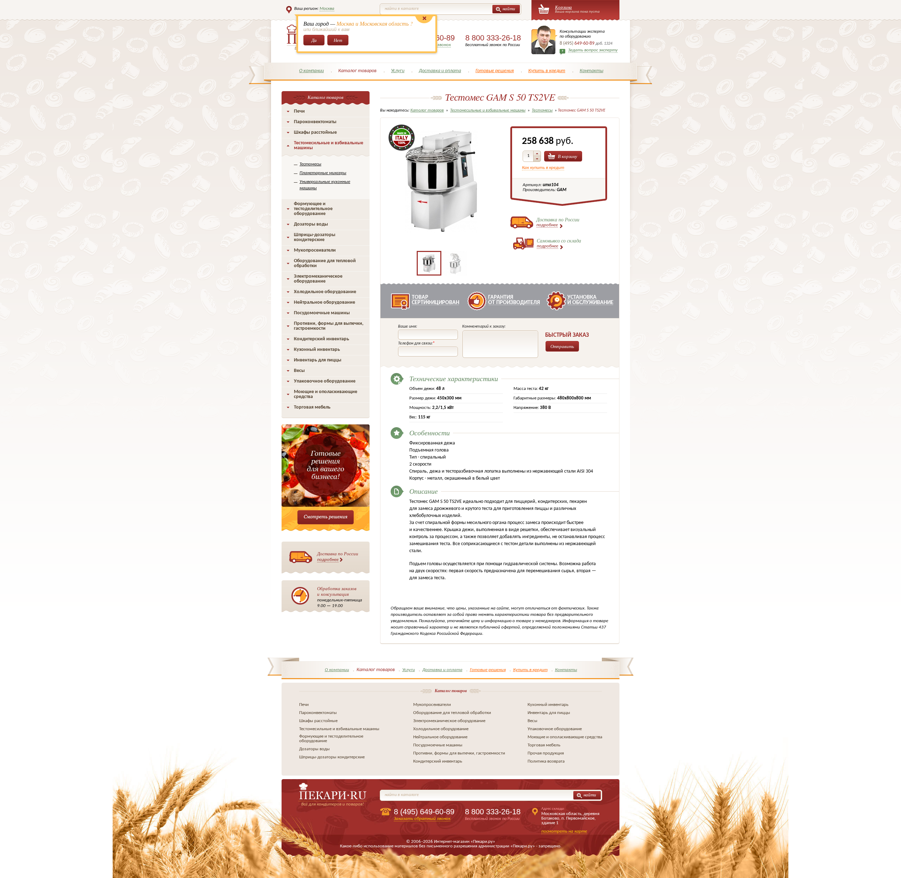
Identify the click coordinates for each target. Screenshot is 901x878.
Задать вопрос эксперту (593, 50)
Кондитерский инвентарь (321, 339)
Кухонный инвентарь (317, 349)
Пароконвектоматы (315, 122)
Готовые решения (494, 71)
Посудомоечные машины (322, 313)
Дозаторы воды (311, 224)
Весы (299, 370)
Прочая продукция (546, 753)
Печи (299, 111)
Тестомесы (310, 164)
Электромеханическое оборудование (318, 279)
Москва (327, 8)
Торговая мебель (312, 407)
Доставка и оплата (440, 71)
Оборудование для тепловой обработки (325, 263)
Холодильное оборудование (325, 292)
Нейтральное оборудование (324, 302)
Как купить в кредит (543, 167)
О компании (311, 71)
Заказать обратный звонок (422, 818)
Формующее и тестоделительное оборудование (313, 208)
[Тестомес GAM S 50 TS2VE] (442, 241)
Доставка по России (337, 556)
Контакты (591, 71)
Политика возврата (546, 761)
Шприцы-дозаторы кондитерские (314, 237)
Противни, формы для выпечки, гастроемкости (329, 326)
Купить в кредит (546, 71)
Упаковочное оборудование (324, 381)
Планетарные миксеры (323, 173)
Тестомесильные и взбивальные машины (328, 145)
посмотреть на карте (564, 831)
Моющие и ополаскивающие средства (325, 394)
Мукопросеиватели (315, 250)
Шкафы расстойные (315, 132)
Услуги (397, 71)
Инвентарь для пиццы (317, 360)
